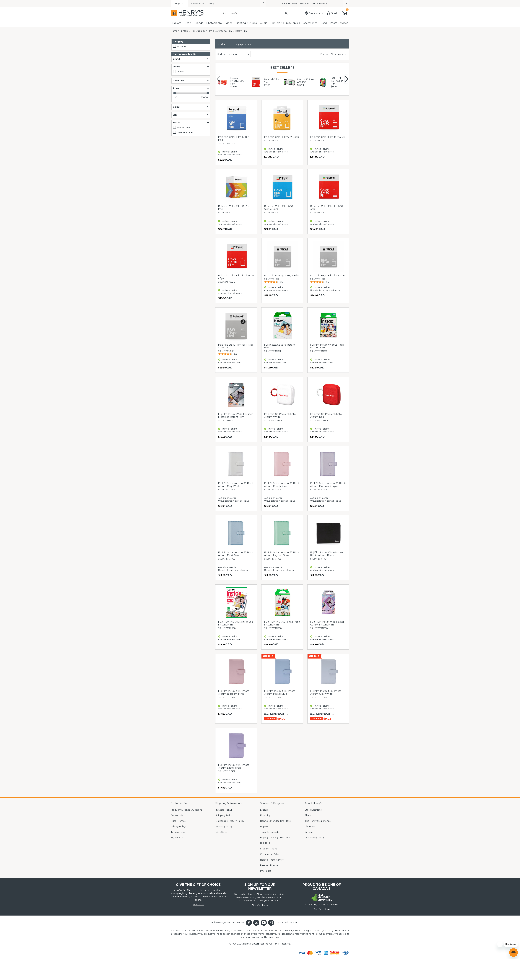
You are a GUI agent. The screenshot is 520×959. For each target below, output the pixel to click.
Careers (309, 832)
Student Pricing (268, 848)
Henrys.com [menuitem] (179, 3)
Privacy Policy (178, 826)
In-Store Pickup (224, 810)
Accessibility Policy (314, 837)
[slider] (174, 93)
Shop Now (198, 904)
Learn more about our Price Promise (329, 3)
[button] (263, 3)
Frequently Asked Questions (186, 810)
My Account (177, 837)
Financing (265, 815)
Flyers (308, 815)
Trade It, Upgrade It (270, 832)
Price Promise (178, 821)
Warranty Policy (224, 826)
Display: (324, 54)
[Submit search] (286, 13)
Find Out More (260, 905)
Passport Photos (269, 865)
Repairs (264, 826)
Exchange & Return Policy (229, 821)
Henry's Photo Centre (272, 860)
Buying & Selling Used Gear (275, 837)
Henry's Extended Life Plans (275, 821)
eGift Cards (221, 832)
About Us (310, 826)
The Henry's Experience (318, 821)
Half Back (265, 843)
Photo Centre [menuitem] (197, 3)
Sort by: (221, 54)
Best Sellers (282, 67)
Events (264, 810)
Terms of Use (178, 832)
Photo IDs (265, 871)
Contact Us (177, 815)
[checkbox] (190, 46)
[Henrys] (187, 13)
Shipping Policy (223, 815)
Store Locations (313, 810)
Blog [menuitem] (211, 3)
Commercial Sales (269, 854)
